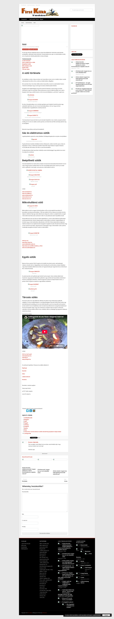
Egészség (42, 552)
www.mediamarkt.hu (27, 195)
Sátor (23, 373)
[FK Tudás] (40, 13)
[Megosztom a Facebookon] (24, 410)
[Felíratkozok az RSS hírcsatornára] (43, 410)
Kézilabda (24, 481)
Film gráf (42, 555)
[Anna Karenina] (86, 554)
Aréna (65, 481)
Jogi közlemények (31, 5)
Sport (41, 587)
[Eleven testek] (78, 546)
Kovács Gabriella (35, 46)
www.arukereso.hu (27, 197)
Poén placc (42, 581)
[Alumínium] (82, 552)
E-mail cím (24, 520)
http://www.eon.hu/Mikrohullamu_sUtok (32, 245)
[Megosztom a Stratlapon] (34, 410)
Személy (42, 588)
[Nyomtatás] (50, 410)
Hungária (26, 426)
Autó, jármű (42, 547)
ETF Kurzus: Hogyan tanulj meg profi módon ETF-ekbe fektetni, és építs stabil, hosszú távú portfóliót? (66, 576)
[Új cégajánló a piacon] (59, 603)
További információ (97, 615)
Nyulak (82, 561)
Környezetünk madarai (45, 566)
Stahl (25, 421)
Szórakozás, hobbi (44, 590)
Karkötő (24, 371)
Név (23, 514)
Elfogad (106, 615)
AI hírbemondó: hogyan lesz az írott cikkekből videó (44, 471)
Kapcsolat (38, 5)
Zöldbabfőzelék (28, 417)
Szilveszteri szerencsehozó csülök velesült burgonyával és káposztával (42, 431)
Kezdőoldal (23, 5)
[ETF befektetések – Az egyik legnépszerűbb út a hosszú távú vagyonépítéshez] (73, 83)
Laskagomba (27, 433)
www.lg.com (25, 240)
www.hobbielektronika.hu (28, 244)
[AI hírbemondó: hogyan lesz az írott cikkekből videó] (45, 463)
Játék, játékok (43, 562)
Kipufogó (24, 368)
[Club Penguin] (82, 568)
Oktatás (42, 576)
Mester (26, 428)
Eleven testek (84, 545)
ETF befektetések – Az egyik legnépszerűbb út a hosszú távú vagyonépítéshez (84, 84)
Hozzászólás (25, 491)
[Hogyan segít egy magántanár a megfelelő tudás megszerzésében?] (59, 582)
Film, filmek (42, 557)
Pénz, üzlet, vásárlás (45, 580)
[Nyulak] (78, 562)
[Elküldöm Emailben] (47, 410)
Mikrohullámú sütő (27, 66)
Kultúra (41, 568)
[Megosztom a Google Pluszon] (40, 410)
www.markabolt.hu (27, 191)
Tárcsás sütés (26, 69)
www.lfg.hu (25, 357)
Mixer (25, 430)
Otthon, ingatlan (43, 578)
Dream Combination (86, 565)
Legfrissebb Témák (34, 19)
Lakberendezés (26, 376)
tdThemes (44, 612)
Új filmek (42, 594)
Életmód (42, 554)
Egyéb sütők (25, 67)
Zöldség (26, 424)
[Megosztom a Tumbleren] (37, 410)
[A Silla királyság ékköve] (78, 582)
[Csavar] (78, 578)
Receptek (42, 583)
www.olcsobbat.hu (26, 193)
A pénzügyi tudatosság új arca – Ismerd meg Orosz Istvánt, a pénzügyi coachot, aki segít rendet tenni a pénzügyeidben (66, 593)
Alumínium (87, 551)
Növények (42, 575)
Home (22, 22)
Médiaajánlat (24, 548)
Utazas (41, 595)
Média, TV (42, 571)
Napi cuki (42, 573)
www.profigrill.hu (26, 359)
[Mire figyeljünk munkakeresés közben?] (64, 605)
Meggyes (26, 419)
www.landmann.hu (26, 355)
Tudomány (42, 592)
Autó (82, 549)
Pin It (39, 437)
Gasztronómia (29, 22)
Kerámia (24, 379)
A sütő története (26, 60)
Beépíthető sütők (26, 64)
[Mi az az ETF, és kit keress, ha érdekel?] (59, 599)
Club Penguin (88, 567)
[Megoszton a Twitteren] (27, 410)
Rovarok (42, 585)
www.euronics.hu (26, 198)
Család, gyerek (43, 550)
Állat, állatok (43, 545)
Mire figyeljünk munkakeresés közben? (70, 606)
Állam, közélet (43, 543)
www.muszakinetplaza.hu (28, 247)
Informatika (42, 561)
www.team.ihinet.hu (27, 242)
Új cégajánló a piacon (67, 602)
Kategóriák (24, 19)
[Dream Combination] (78, 566)
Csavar (82, 577)
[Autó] (78, 549)
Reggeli (26, 423)
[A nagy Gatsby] (78, 574)
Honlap (24, 526)
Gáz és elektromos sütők (28, 62)
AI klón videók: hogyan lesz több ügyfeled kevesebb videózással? (60, 472)
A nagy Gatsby (84, 573)
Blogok (41, 19)
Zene (41, 597)
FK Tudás (30, 612)
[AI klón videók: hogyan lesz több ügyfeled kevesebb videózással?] (60, 464)
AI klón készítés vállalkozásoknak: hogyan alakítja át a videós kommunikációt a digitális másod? (29, 470)
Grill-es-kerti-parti (27, 354)
